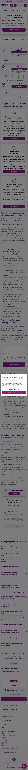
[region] (14, 385)
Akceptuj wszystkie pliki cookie (14, 392)
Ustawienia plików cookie (14, 389)
